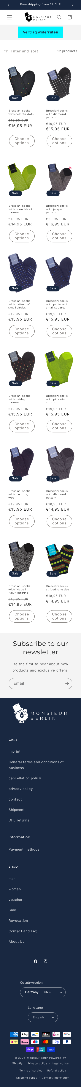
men (12, 879)
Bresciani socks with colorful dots (21, 112)
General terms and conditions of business (36, 765)
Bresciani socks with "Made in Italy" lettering (19, 589)
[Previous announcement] (8, 4)
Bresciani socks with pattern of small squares (57, 304)
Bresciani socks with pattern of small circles (19, 304)
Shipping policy (26, 1077)
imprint (15, 751)
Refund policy (56, 1070)
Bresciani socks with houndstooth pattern (21, 209)
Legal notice (60, 1063)
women (15, 889)
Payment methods (24, 849)
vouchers (16, 900)
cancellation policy (25, 778)
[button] (9, 17)
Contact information (56, 1077)
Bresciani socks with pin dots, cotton (57, 399)
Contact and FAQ (23, 931)
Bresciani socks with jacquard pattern (57, 209)
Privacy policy (37, 1063)
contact (15, 799)
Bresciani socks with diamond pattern (57, 114)
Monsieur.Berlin (38, 1057)
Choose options (21, 141)
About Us (16, 941)
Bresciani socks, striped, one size (57, 587)
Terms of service (31, 1070)
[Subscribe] (67, 683)
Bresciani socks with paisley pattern (19, 399)
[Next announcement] (73, 4)
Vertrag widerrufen (40, 32)
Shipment (17, 810)
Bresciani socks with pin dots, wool (19, 494)
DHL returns (19, 820)
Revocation (18, 921)
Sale (12, 910)
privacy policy (21, 789)
